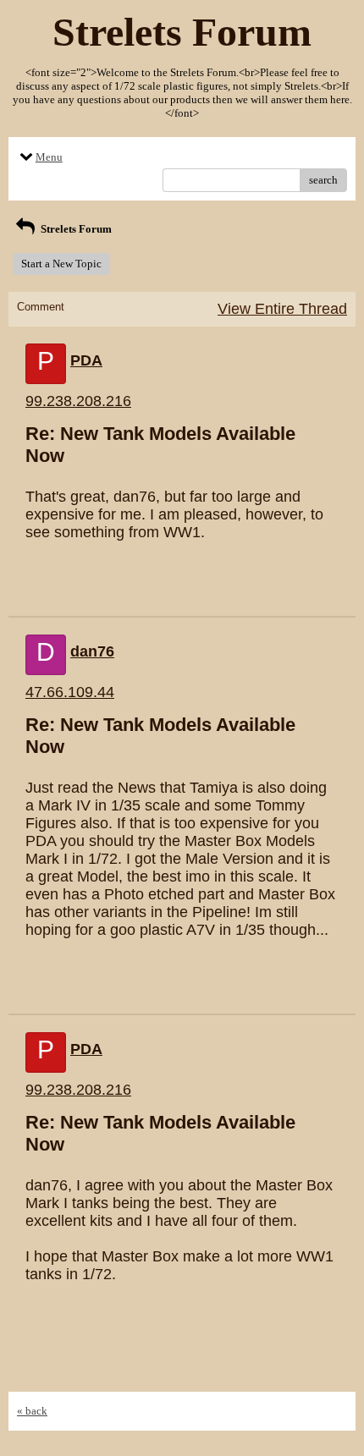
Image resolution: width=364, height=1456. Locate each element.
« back (32, 1410)
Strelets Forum (75, 229)
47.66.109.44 (69, 692)
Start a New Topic (61, 263)
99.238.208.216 (78, 401)
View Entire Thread (282, 308)
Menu (49, 157)
